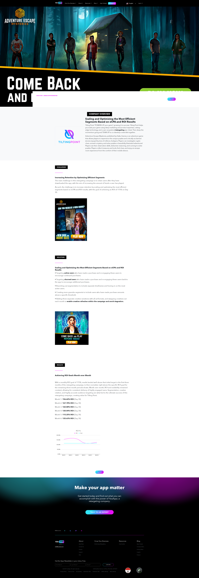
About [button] (80, 3)
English (131, 3)
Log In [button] (140, 3)
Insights (138, 552)
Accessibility (79, 571)
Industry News (140, 549)
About (81, 541)
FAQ (80, 555)
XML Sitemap (113, 571)
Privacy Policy (63, 571)
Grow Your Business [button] (70, 3)
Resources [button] (88, 3)
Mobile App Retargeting (99, 544)
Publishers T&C (96, 571)
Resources (122, 541)
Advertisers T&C (87, 571)
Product (138, 555)
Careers (80, 549)
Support (81, 552)
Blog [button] (95, 3)
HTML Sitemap (104, 571)
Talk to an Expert (99, 512)
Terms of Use (71, 571)
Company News (140, 546)
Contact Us (112, 3)
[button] (114, 120)
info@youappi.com (59, 546)
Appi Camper (103, 3)
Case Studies (122, 544)
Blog (138, 541)
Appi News (81, 544)
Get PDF (171, 99)
